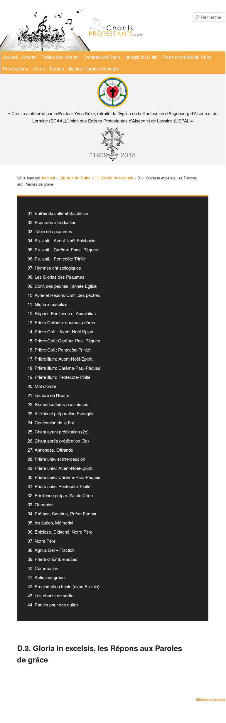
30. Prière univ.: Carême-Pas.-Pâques (64, 477)
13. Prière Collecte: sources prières (61, 322)
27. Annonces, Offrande (50, 450)
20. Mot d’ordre (42, 386)
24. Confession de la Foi (51, 422)
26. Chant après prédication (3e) (58, 441)
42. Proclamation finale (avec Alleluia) (63, 586)
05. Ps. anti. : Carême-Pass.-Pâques (63, 249)
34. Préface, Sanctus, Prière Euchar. (62, 513)
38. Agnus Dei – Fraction (51, 550)
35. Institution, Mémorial (50, 522)
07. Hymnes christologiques (54, 268)
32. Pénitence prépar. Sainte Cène (60, 495)
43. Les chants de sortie (50, 595)
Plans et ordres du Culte (186, 57)
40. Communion (43, 568)
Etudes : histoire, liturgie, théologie (84, 68)
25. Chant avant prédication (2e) (58, 431)
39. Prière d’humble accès (52, 559)
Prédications (15, 68)
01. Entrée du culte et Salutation (58, 213)
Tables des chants (60, 57)
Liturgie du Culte (141, 57)
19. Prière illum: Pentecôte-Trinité (59, 377)
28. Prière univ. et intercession (56, 459)
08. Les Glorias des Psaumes (56, 277)
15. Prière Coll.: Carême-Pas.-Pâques (64, 340)
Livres (39, 68)
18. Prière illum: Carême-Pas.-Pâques (64, 368)
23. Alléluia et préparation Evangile (60, 413)
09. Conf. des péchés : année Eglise (62, 286)
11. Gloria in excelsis (48, 304)
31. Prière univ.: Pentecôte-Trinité (59, 486)
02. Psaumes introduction (52, 222)
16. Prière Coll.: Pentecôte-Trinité (59, 350)
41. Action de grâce (46, 577)
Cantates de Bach (101, 57)
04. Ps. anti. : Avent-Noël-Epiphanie (61, 240)
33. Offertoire (40, 504)
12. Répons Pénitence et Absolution (62, 313)
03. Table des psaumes (50, 231)
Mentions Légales (210, 699)
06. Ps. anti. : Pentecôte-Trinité (57, 258)
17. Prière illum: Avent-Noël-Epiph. (60, 359)
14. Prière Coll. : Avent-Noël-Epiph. (61, 331)
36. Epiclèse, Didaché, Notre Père (60, 532)
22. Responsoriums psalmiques (58, 404)
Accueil (10, 57)
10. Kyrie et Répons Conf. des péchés (64, 295)
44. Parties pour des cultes (53, 604)
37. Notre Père (41, 541)
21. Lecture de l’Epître (48, 395)
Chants (29, 57)
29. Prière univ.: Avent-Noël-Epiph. (60, 468)
